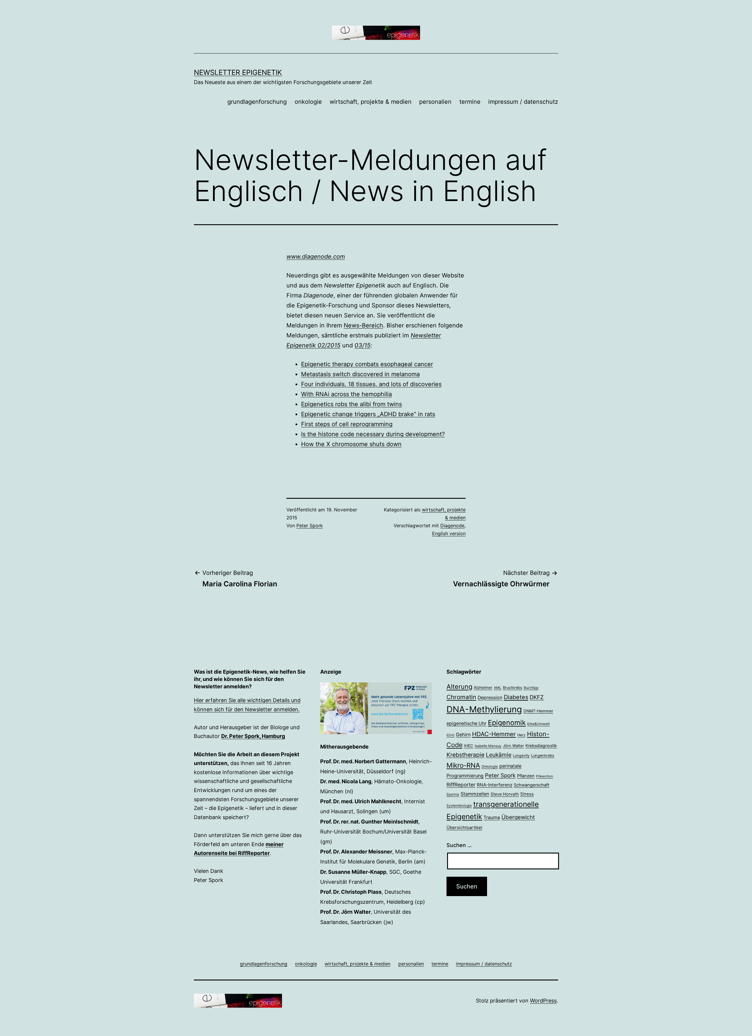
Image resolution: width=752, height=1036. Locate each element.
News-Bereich (363, 325)
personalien (435, 101)
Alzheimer (483, 687)
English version (449, 533)
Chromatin (461, 697)
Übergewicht (518, 817)
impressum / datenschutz (523, 101)
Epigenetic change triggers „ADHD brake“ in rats (368, 414)
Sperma (452, 794)
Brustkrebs (512, 687)
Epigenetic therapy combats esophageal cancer (367, 364)
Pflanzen (526, 776)
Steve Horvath (505, 793)
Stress (527, 794)
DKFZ (537, 697)
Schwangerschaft (531, 785)
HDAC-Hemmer (494, 734)
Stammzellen (475, 794)
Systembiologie (459, 806)
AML (497, 688)
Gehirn (463, 734)
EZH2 (450, 735)
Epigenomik (507, 722)
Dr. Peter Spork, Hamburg (253, 736)
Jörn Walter (513, 745)
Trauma (492, 817)
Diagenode (452, 525)
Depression (490, 697)
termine (470, 101)
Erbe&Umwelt (538, 724)
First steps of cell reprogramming (346, 424)
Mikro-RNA (463, 765)
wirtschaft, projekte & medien (371, 101)
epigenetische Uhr (466, 723)
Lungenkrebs (542, 755)
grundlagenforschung (257, 101)
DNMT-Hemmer (538, 711)
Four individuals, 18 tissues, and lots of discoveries (371, 384)
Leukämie (498, 754)
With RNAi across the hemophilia (346, 394)
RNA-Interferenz (494, 785)
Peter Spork (309, 525)
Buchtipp (531, 688)
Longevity (521, 755)
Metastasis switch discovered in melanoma (360, 374)
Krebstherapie (465, 754)
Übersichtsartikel (464, 827)
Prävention (544, 776)
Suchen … (459, 845)
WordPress (543, 1000)
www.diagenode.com (315, 256)
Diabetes (516, 697)
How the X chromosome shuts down (351, 444)
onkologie (308, 101)
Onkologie (489, 766)
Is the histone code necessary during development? (373, 434)
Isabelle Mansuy (488, 746)
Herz (521, 735)
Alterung (459, 686)
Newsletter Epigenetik (238, 72)
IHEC (468, 745)
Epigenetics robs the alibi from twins (351, 404)
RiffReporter (460, 784)
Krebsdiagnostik (541, 745)
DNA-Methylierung (484, 709)
